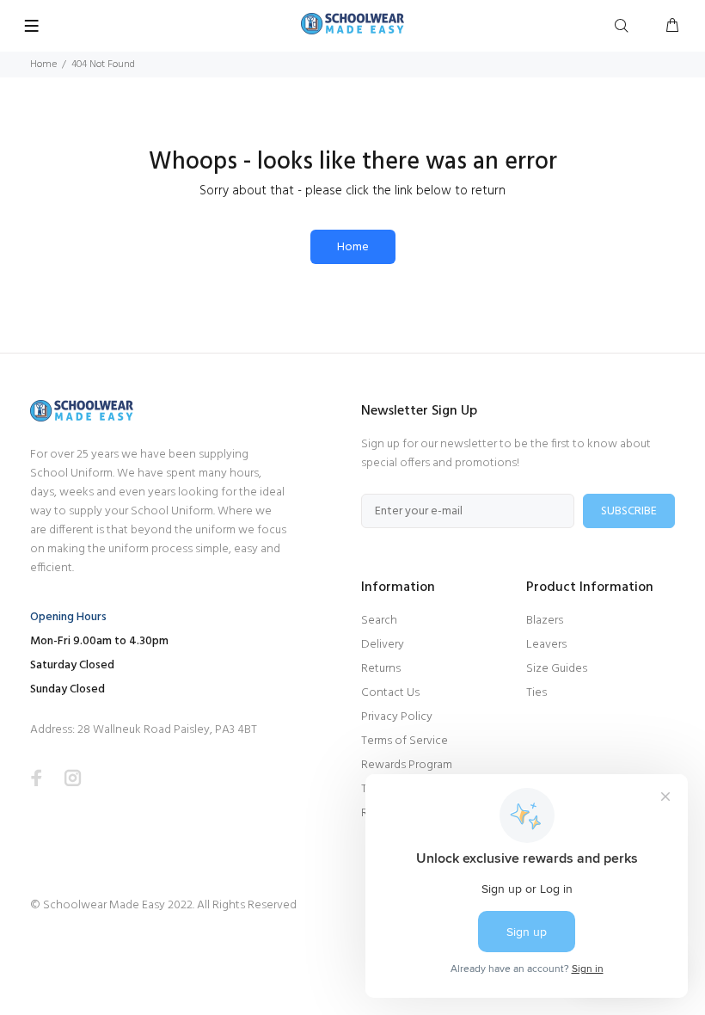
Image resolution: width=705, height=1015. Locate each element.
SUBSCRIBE (629, 511)
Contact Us (390, 693)
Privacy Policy (396, 717)
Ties (536, 693)
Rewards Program (406, 765)
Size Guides (556, 669)
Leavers (546, 645)
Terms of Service (404, 741)
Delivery (382, 645)
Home (43, 64)
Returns (381, 669)
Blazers (544, 621)
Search (379, 621)
